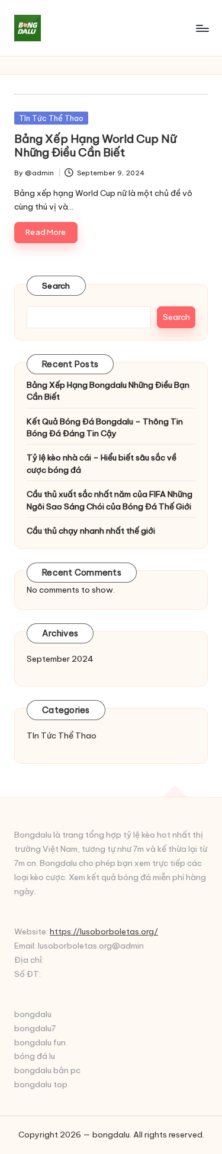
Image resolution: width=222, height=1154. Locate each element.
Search (56, 285)
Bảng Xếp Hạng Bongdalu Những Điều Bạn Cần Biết (108, 391)
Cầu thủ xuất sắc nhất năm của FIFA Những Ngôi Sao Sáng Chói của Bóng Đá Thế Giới (109, 500)
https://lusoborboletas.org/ (104, 931)
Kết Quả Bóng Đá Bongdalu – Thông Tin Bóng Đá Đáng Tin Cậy (105, 427)
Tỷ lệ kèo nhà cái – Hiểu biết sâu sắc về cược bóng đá (101, 463)
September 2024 (60, 658)
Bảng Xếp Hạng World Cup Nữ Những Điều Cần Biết (95, 145)
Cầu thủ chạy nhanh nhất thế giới (91, 530)
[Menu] (202, 28)
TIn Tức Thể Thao (51, 118)
